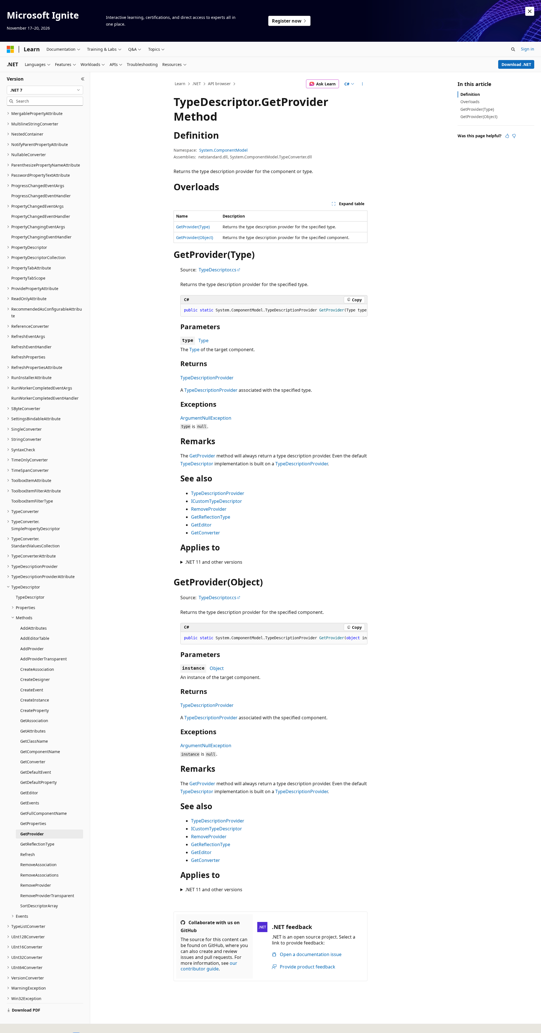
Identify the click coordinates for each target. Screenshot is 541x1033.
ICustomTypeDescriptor (216, 501)
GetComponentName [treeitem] (40, 751)
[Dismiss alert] (529, 11)
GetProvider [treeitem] (32, 834)
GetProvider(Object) (194, 237)
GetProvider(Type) (193, 226)
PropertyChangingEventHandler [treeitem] (41, 237)
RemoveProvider (209, 509)
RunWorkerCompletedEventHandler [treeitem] (45, 398)
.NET (196, 83)
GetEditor (201, 525)
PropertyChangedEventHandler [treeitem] (40, 216)
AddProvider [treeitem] (32, 648)
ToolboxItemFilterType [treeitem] (32, 501)
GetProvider (202, 456)
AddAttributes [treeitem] (33, 628)
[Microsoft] (10, 49)
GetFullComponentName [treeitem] (43, 813)
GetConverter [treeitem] (32, 761)
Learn (180, 83)
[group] (273, 310)
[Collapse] (83, 78)
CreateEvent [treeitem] (31, 690)
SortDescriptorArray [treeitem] (39, 905)
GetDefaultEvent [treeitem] (35, 772)
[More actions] (362, 84)
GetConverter (205, 533)
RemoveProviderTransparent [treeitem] (47, 895)
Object (217, 668)
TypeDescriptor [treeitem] (30, 597)
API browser (219, 83)
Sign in (527, 49)
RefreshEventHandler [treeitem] (31, 347)
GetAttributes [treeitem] (33, 731)
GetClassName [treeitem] (34, 741)
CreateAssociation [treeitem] (37, 669)
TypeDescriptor (196, 464)
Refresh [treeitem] (27, 854)
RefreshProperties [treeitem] (28, 357)
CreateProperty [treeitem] (34, 710)
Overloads (470, 101)
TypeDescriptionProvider (207, 378)
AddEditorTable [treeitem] (34, 638)
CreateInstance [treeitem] (34, 700)
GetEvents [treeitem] (29, 803)
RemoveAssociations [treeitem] (39, 875)
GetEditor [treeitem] (29, 792)
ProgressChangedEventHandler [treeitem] (41, 195)
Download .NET (516, 64)
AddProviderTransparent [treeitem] (43, 659)
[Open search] (513, 49)
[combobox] (45, 90)
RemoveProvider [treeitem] (35, 885)
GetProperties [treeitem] (33, 823)
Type (203, 340)
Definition (470, 94)
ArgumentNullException (205, 418)
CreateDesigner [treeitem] (35, 679)
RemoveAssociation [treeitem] (38, 864)
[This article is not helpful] (514, 135)
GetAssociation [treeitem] (34, 720)
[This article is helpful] (507, 135)
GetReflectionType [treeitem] (37, 844)
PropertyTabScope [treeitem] (28, 278)
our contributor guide (209, 966)
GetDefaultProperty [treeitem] (38, 782)
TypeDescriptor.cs (217, 270)
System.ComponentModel (223, 150)
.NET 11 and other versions (213, 562)
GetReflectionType (210, 517)
